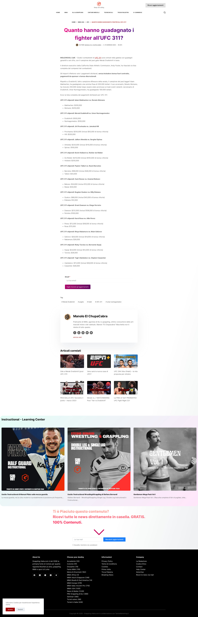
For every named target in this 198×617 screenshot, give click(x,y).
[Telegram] (56, 575)
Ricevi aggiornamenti (155, 5)
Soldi (89, 302)
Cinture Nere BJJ (93, 12)
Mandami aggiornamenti (114, 539)
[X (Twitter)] (40, 575)
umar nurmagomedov (113, 302)
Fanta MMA (71, 569)
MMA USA (71, 588)
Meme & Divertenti (74, 572)
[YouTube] (51, 575)
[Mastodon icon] (91, 332)
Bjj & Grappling (77, 12)
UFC (121, 45)
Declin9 (20, 609)
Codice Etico (141, 564)
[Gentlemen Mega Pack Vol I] (165, 459)
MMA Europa (72, 583)
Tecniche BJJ (108, 12)
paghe (81, 302)
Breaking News (107, 575)
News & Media (72, 591)
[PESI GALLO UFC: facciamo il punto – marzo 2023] (72, 387)
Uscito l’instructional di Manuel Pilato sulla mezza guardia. (25, 494)
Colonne (70, 564)
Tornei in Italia (72, 602)
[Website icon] (83, 332)
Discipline (71, 567)
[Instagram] (45, 575)
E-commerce (137, 12)
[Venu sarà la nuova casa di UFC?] (99, 361)
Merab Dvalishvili (68, 302)
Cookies (105, 567)
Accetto (10, 609)
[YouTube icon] (87, 332)
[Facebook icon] (74, 332)
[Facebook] (34, 575)
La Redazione (141, 561)
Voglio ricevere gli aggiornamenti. (78, 287)
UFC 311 (98, 58)
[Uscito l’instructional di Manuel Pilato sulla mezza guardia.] (33, 459)
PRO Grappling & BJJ (75, 594)
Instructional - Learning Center (23, 419)
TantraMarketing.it (122, 613)
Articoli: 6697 (77, 337)
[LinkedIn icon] (78, 332)
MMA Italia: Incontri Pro (76, 586)
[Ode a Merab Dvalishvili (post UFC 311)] (72, 361)
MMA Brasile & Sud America (78, 580)
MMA (66, 12)
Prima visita (106, 569)
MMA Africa (71, 575)
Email (67, 277)
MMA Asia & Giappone (76, 577)
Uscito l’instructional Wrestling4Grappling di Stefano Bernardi (92, 494)
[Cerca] (165, 12)
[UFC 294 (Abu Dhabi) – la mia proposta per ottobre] (126, 361)
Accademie (71, 561)
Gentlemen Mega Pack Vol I (145, 494)
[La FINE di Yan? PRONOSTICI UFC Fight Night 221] (126, 387)
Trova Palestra (123, 12)
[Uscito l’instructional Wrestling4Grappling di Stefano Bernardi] (99, 459)
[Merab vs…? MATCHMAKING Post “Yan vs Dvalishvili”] (99, 387)
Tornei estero (72, 599)
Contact (139, 567)
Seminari (70, 597)
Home (58, 12)
